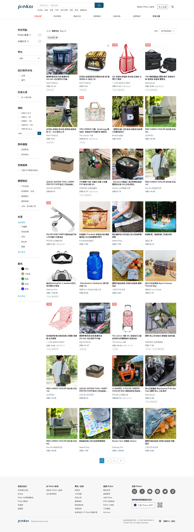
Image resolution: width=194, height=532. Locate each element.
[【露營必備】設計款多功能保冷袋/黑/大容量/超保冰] (127, 111)
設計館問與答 (51, 494)
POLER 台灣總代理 (54, 240)
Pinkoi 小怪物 (108, 505)
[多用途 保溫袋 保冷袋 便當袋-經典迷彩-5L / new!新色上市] (61, 111)
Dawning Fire (51, 289)
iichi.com (106, 512)
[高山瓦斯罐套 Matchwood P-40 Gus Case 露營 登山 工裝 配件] (160, 370)
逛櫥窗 (20, 508)
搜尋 (99, 5)
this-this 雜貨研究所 (153, 188)
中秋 (57, 10)
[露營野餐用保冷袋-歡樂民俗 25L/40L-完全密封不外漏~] (61, 59)
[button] (39, 133)
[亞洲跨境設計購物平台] (25, 7)
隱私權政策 (79, 505)
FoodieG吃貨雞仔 (86, 240)
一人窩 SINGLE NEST (121, 82)
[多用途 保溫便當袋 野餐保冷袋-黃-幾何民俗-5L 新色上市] (94, 59)
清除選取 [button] (21, 222)
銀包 (46, 10)
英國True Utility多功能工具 (90, 289)
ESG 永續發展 (108, 501)
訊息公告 (78, 497)
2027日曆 (64, 10)
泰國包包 (83, 10)
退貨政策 (78, 508)
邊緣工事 (149, 240)
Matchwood (150, 82)
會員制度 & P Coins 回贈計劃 (86, 512)
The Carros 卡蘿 (86, 135)
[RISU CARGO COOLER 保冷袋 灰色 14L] (160, 164)
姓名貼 (40, 10)
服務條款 (78, 501)
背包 (76, 10)
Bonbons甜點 (117, 135)
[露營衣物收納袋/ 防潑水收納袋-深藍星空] (160, 423)
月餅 (71, 10)
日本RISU (149, 135)
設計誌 (20, 494)
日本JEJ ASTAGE (53, 188)
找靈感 (20, 505)
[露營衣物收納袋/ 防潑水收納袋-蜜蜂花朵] (127, 265)
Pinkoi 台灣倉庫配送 (25, 497)
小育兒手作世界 (118, 289)
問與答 (77, 490)
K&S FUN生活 (52, 82)
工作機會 (106, 508)
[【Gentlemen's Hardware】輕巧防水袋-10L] (94, 265)
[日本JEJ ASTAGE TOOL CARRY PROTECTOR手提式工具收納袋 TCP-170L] (94, 370)
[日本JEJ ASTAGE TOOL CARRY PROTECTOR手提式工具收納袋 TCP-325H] (61, 164)
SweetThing (117, 240)
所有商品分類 (23, 490)
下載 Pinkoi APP (145, 505)
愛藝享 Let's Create (153, 289)
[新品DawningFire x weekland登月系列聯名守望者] (61, 265)
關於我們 (106, 490)
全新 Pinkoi (107, 497)
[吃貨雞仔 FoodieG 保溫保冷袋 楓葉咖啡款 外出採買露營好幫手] (94, 216)
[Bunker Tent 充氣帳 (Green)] (127, 423)
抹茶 (51, 10)
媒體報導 (106, 494)
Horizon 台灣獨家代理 (121, 188)
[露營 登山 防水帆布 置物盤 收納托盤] (160, 318)
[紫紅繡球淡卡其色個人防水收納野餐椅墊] (127, 216)
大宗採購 (78, 494)
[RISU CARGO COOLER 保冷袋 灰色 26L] (160, 111)
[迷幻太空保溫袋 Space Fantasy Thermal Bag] (160, 265)
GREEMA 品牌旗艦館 (88, 188)
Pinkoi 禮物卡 (23, 501)
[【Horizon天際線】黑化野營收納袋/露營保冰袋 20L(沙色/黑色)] (127, 164)
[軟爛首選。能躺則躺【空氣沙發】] (160, 216)
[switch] (30, 34)
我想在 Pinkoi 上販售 (145, 6)
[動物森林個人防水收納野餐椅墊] (94, 423)
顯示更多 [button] (21, 252)
